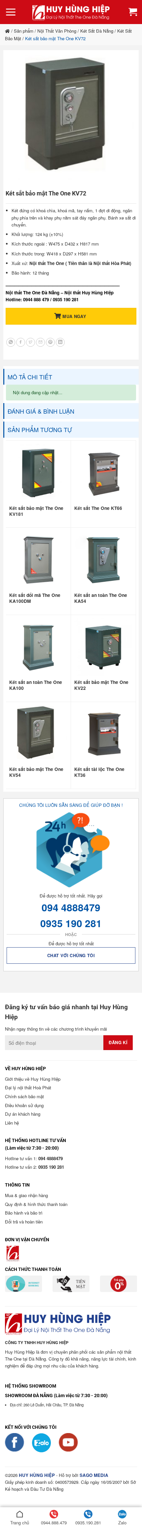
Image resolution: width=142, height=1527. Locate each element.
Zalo (122, 1522)
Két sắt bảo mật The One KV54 (36, 772)
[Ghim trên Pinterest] (50, 342)
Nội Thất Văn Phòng (56, 31)
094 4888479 (71, 907)
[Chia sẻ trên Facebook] (20, 342)
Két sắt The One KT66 (98, 508)
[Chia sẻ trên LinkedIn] (60, 342)
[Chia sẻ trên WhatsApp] (10, 342)
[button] (11, 12)
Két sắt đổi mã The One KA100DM (34, 598)
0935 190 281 (71, 923)
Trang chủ (19, 1522)
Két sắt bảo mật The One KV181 (36, 511)
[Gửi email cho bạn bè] (40, 342)
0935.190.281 (88, 1522)
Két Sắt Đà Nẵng (96, 31)
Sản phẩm (23, 31)
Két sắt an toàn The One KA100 (35, 685)
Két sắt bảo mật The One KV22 (101, 685)
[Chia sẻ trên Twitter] (30, 342)
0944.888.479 (54, 1522)
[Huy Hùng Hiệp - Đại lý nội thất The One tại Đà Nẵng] (71, 12)
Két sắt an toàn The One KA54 (100, 598)
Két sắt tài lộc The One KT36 (99, 772)
